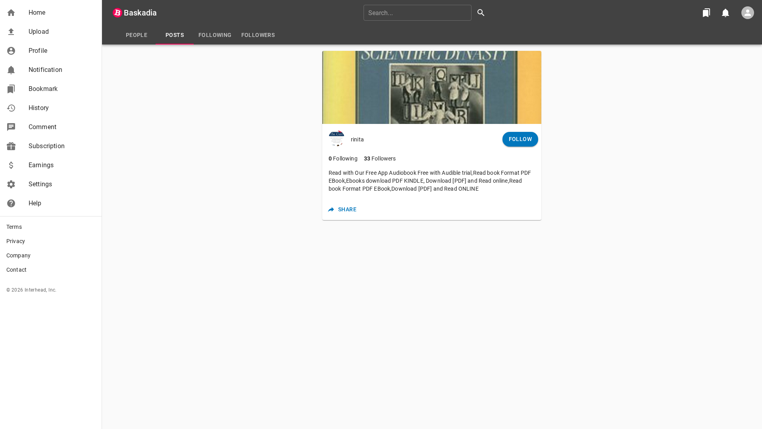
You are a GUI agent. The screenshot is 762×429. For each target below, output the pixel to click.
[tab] (136, 34)
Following (343, 158)
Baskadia (140, 12)
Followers (380, 158)
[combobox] (427, 12)
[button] (51, 12)
